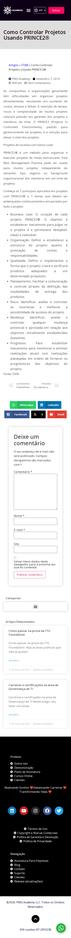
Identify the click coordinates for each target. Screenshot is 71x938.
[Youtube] (23, 810)
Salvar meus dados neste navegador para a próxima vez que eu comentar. (34, 564)
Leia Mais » (14, 660)
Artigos (13, 65)
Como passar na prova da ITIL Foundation (30, 632)
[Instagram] (35, 810)
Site (16, 543)
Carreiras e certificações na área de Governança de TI (33, 687)
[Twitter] (59, 810)
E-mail (19, 529)
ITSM (24, 65)
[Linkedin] (12, 810)
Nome (19, 515)
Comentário (23, 471)
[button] (28, 10)
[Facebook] (47, 810)
